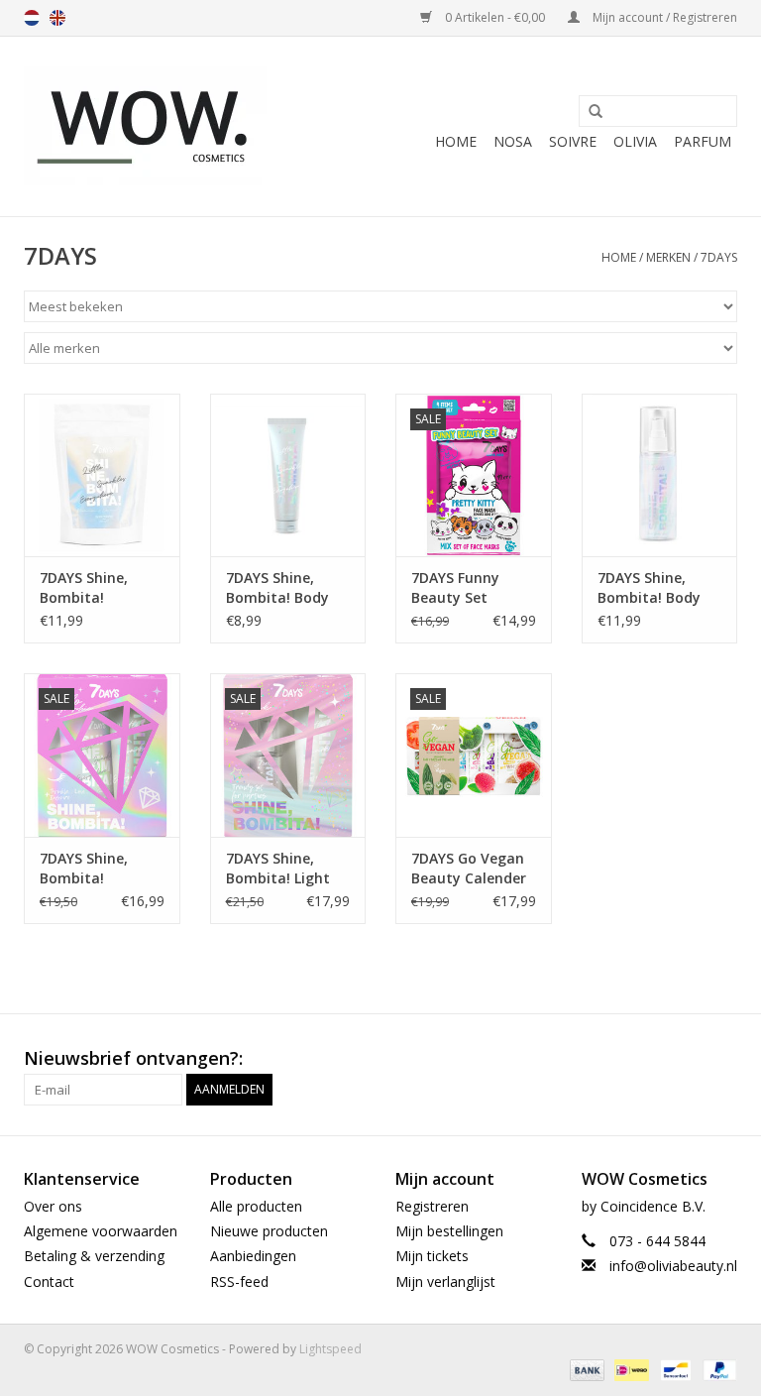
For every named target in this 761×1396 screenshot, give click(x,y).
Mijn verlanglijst (445, 1281)
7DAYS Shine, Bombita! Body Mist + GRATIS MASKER (649, 588)
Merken (668, 257)
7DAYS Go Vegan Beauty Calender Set (468, 868)
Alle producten (256, 1206)
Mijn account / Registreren (663, 17)
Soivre (573, 141)
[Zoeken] (588, 112)
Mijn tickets (432, 1255)
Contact (49, 1281)
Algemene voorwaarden (100, 1231)
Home (456, 141)
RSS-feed (239, 1281)
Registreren (432, 1206)
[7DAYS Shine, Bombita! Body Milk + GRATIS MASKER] (288, 475)
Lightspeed (330, 1348)
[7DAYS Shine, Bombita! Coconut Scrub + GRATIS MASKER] (102, 475)
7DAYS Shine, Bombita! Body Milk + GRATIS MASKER (277, 588)
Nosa (512, 141)
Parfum (702, 141)
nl (32, 18)
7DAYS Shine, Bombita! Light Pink (278, 868)
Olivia (635, 141)
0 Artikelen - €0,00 (495, 17)
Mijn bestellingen (449, 1231)
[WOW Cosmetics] (145, 126)
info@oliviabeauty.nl (673, 1265)
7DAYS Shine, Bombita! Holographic (84, 868)
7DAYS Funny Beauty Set (455, 587)
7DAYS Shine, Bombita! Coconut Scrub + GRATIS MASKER (97, 588)
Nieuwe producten (269, 1231)
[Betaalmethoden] (585, 1369)
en (57, 18)
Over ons (53, 1206)
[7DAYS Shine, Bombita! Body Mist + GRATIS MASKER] (660, 475)
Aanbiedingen (253, 1255)
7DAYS (719, 257)
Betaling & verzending (94, 1255)
